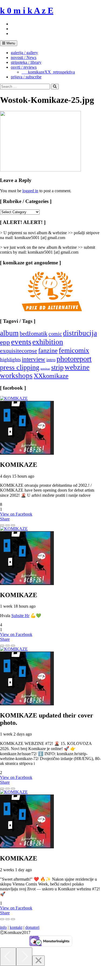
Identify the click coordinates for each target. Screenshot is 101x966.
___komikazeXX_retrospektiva (48, 72)
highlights (10, 359)
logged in (30, 190)
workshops (16, 376)
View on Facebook (16, 514)
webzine (77, 367)
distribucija (80, 333)
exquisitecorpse (18, 350)
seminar (45, 368)
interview (33, 359)
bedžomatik (33, 333)
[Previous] (8, 956)
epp (5, 342)
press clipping (19, 367)
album (9, 333)
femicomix (74, 350)
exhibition (47, 342)
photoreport (74, 359)
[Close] (38, 961)
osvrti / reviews (24, 67)
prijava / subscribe (26, 77)
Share (5, 519)
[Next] (24, 956)
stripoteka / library (26, 62)
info (3, 927)
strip (57, 367)
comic (55, 334)
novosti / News (23, 57)
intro (50, 359)
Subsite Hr (20, 615)
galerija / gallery (24, 52)
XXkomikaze (51, 375)
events (21, 341)
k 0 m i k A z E (26, 10)
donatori (32, 927)
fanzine (48, 350)
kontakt (16, 927)
